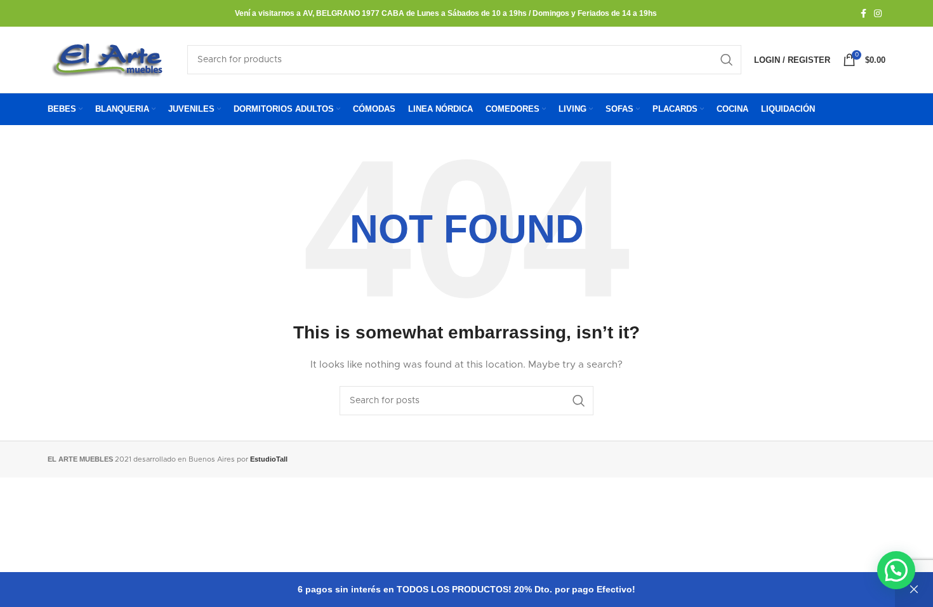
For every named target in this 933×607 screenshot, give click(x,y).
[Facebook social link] (863, 13)
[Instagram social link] (877, 13)
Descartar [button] (914, 589)
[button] (896, 570)
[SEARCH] (726, 59)
